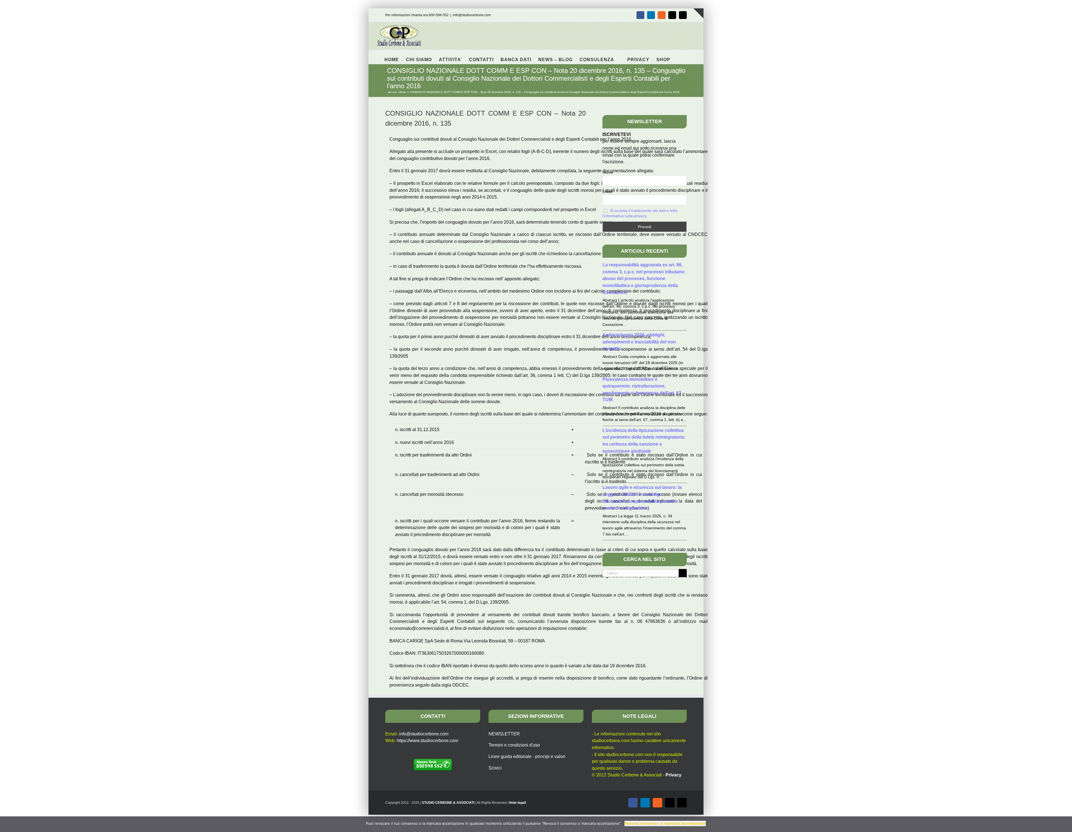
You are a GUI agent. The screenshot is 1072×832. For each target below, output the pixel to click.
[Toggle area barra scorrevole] (698, 13)
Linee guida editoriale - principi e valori (527, 756)
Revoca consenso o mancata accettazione (665, 823)
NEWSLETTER (504, 733)
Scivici (495, 768)
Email (607, 191)
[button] (679, 57)
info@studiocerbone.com (472, 15)
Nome (607, 172)
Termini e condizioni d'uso (514, 745)
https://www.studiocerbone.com (427, 740)
